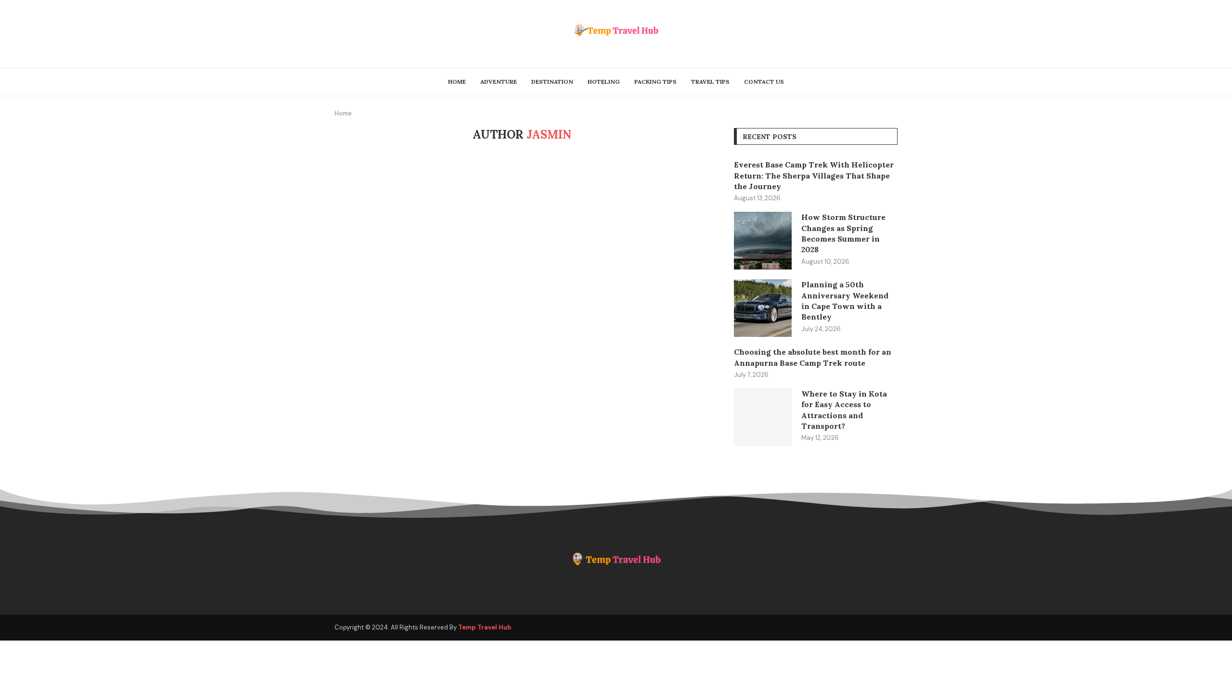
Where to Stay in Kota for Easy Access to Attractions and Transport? (844, 410)
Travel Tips (710, 81)
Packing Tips (655, 81)
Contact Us (764, 81)
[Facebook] (865, 627)
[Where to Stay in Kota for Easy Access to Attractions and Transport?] (763, 417)
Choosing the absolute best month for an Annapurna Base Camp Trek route (812, 357)
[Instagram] (894, 627)
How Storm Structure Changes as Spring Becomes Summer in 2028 (843, 233)
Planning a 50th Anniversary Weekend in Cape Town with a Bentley (844, 300)
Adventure (498, 81)
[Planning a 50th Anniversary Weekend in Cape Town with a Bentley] (763, 308)
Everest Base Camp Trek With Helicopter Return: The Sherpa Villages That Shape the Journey (814, 175)
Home (457, 81)
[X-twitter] (879, 627)
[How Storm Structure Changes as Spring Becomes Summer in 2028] (763, 241)
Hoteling (604, 81)
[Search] (893, 81)
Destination (552, 81)
